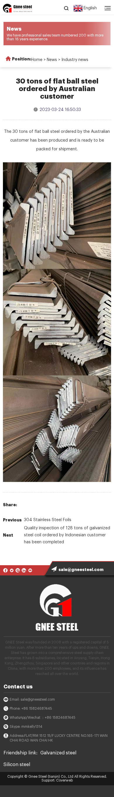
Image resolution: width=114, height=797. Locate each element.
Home (36, 60)
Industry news (74, 60)
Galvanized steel (58, 753)
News (52, 60)
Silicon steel (17, 764)
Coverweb (64, 780)
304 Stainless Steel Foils (47, 520)
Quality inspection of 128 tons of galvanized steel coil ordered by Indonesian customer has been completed (67, 535)
